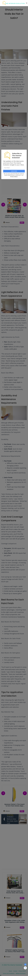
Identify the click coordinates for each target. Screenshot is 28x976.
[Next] (25, 205)
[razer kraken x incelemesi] (14, 975)
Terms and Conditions (8, 973)
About (10, 971)
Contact (15, 971)
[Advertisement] (14, 35)
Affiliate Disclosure (21, 973)
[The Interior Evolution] (13, 3)
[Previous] (3, 205)
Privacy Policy (22, 971)
